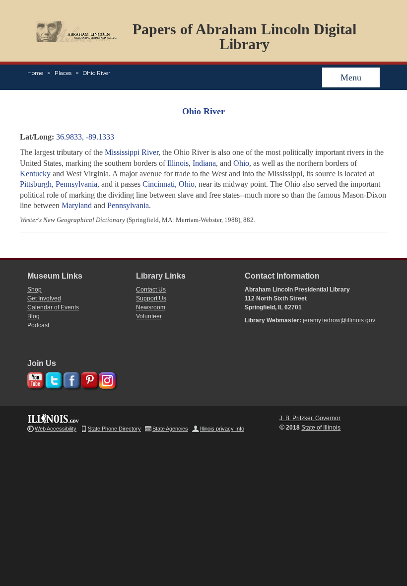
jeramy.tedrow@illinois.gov (339, 320)
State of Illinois (320, 427)
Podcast (38, 325)
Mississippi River (131, 152)
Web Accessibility (55, 429)
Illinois (178, 163)
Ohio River (96, 73)
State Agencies (170, 429)
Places (63, 73)
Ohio (241, 163)
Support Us (151, 298)
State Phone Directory (114, 429)
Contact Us (151, 289)
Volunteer (149, 316)
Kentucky (35, 173)
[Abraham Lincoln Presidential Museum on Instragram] (106, 378)
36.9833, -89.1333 (85, 137)
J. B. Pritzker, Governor (309, 418)
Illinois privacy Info (222, 429)
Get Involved (44, 298)
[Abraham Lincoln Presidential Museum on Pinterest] (88, 378)
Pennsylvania (128, 205)
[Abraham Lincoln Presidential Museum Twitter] (52, 378)
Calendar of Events (53, 307)
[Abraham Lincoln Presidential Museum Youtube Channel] (34, 378)
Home (35, 73)
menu (350, 77)
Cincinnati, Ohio (168, 184)
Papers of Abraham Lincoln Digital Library (244, 36)
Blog (33, 316)
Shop (34, 289)
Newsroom (150, 307)
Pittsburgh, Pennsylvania (58, 184)
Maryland (77, 205)
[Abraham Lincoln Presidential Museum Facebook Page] (70, 378)
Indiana (204, 163)
